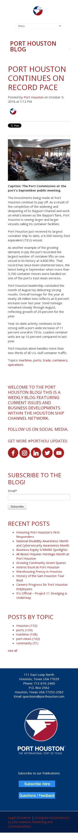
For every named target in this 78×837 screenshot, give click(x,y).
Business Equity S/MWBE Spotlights (41, 550)
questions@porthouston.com (43, 696)
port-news (28, 639)
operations (16, 364)
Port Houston (33, 97)
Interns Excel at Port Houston (37, 567)
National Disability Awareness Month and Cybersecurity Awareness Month (42, 543)
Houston (26, 625)
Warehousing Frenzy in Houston (39, 571)
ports (37, 360)
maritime (25, 360)
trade (47, 360)
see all (12, 650)
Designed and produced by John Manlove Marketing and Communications (38, 821)
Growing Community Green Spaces (41, 563)
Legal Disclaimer (19, 817)
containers (59, 360)
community (27, 643)
